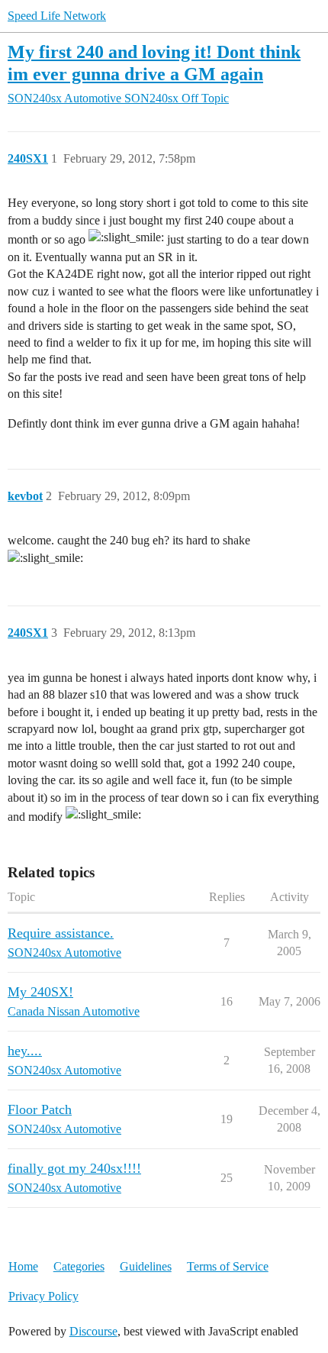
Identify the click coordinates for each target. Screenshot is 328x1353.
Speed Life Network (57, 15)
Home (23, 1266)
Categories (79, 1266)
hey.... (25, 1050)
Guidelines (146, 1266)
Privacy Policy (43, 1296)
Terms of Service (228, 1266)
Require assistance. (61, 933)
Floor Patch (40, 1109)
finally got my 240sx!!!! (74, 1168)
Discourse (93, 1331)
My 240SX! (40, 991)
